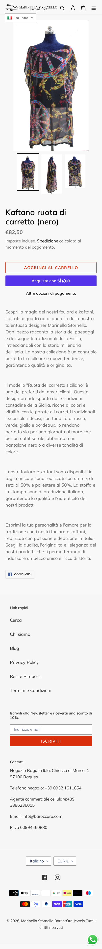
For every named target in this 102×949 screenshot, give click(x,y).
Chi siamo (20, 634)
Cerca (16, 620)
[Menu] (93, 7)
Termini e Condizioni (30, 690)
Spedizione (47, 240)
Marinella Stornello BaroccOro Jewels (53, 920)
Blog (14, 648)
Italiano (37, 860)
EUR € (63, 860)
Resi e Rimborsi (26, 676)
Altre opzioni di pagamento (51, 293)
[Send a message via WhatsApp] (93, 940)
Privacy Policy (24, 662)
